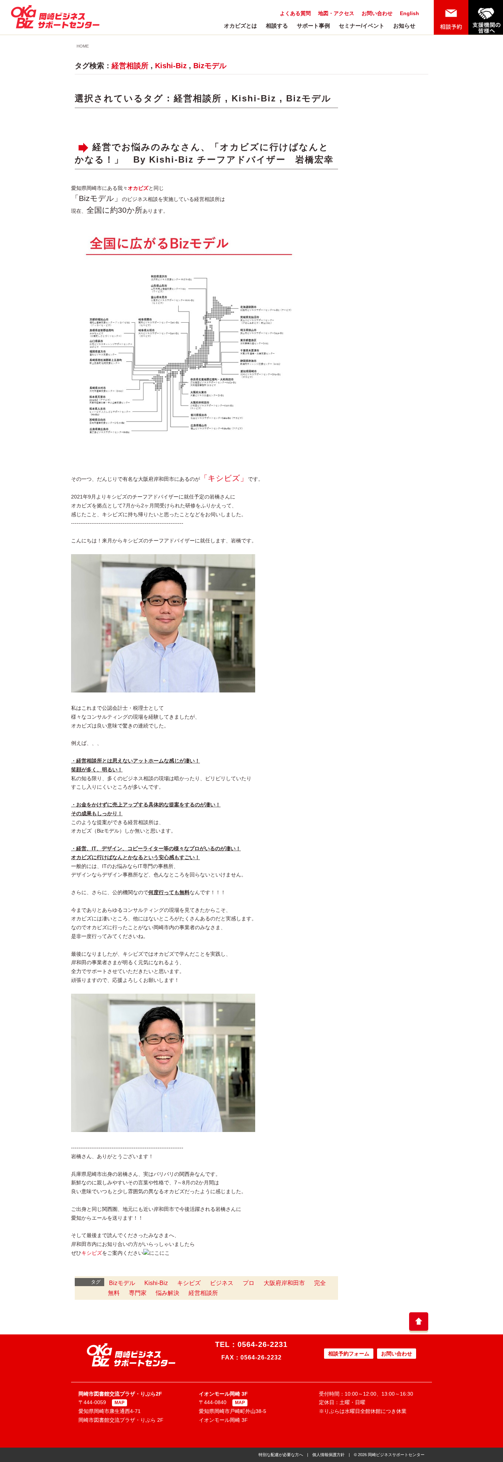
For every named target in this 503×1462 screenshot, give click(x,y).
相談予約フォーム (348, 1354)
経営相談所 (130, 66)
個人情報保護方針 (328, 1454)
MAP (119, 1402)
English (409, 13)
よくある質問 (295, 13)
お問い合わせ (377, 13)
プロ (248, 1283)
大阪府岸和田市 (284, 1283)
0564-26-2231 (263, 1344)
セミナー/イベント (361, 25)
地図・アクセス (336, 13)
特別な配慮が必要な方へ (280, 1454)
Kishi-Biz (171, 66)
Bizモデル (209, 66)
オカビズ (138, 188)
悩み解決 (167, 1293)
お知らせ (404, 25)
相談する (277, 25)
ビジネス (221, 1283)
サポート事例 (313, 25)
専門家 (138, 1293)
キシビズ (91, 1253)
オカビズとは (240, 25)
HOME (83, 46)
